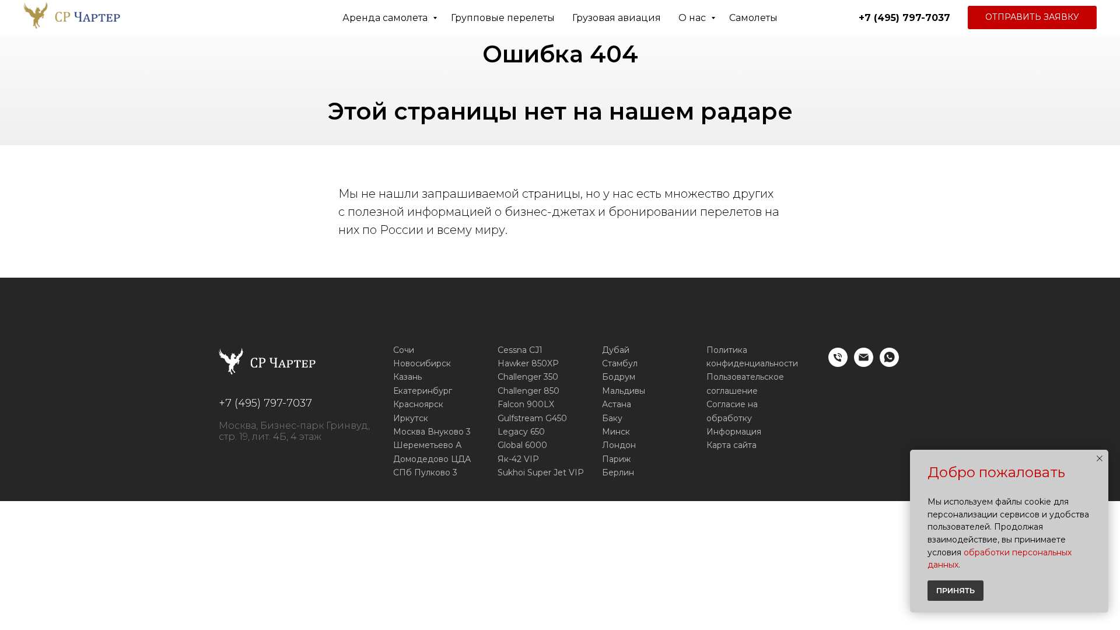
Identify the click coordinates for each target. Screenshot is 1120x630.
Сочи (403, 350)
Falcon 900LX (526, 404)
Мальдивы (623, 390)
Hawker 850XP (528, 363)
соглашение (732, 390)
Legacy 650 (521, 431)
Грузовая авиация (616, 17)
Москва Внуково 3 (432, 431)
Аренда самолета (386, 17)
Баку (612, 418)
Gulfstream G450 (532, 418)
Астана (616, 404)
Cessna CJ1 (520, 350)
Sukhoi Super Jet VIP (541, 472)
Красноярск (418, 404)
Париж (616, 459)
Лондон (619, 445)
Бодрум (618, 376)
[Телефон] (838, 364)
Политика (726, 350)
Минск (616, 431)
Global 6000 (522, 445)
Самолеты (753, 17)
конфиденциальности (752, 363)
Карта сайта (731, 445)
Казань (407, 376)
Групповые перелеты (503, 17)
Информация (733, 431)
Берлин (618, 472)
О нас (693, 17)
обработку (729, 418)
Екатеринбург (422, 390)
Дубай (615, 350)
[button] (1032, 17)
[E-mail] (863, 364)
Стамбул (620, 363)
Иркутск (410, 418)
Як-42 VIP (518, 459)
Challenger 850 (528, 390)
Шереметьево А (427, 445)
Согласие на (732, 404)
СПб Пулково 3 (425, 472)
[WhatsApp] (889, 364)
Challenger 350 (528, 376)
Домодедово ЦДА (432, 459)
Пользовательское (745, 376)
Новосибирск (422, 363)
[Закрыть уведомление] (1099, 458)
